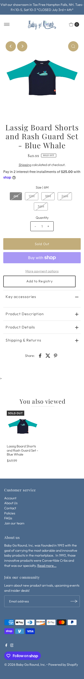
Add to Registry (39, 281)
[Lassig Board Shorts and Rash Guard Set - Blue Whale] (22, 426)
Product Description (25, 313)
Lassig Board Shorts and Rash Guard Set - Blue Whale (22, 450)
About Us (11, 503)
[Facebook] (6, 645)
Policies (9, 513)
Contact (10, 508)
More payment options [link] (42, 271)
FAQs (8, 518)
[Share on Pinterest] (55, 355)
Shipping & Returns (23, 340)
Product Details (20, 327)
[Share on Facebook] (40, 355)
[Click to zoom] (73, 46)
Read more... (46, 566)
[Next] (22, 46)
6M (16, 196)
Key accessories (21, 296)
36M (41, 206)
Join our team (14, 523)
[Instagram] (12, 645)
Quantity (42, 218)
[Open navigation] (6, 24)
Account (10, 498)
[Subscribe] (74, 601)
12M (32, 196)
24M (64, 196)
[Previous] (11, 46)
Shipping (25, 165)
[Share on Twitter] (47, 355)
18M (48, 196)
